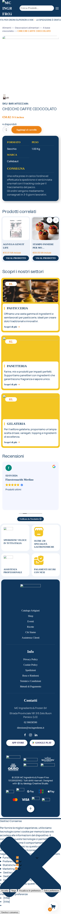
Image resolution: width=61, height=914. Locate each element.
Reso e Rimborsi (30, 675)
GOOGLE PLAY (43, 743)
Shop (30, 616)
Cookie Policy (30, 664)
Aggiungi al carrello (26, 130)
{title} (6, 898)
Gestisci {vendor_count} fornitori (23, 880)
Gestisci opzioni (12, 872)
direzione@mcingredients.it (30, 727)
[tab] (5, 96)
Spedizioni (30, 670)
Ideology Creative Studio (35, 783)
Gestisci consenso (9, 912)
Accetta (4, 891)
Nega (13, 891)
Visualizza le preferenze (30, 891)
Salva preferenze (51, 891)
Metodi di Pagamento (30, 686)
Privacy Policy (30, 659)
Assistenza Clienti (30, 637)
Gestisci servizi (11, 876)
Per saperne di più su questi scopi (22, 883)
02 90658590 (30, 722)
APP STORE (18, 743)
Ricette (30, 627)
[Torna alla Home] (7, 8)
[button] (57, 8)
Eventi (30, 621)
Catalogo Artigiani (30, 610)
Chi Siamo (30, 632)
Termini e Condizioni (30, 681)
